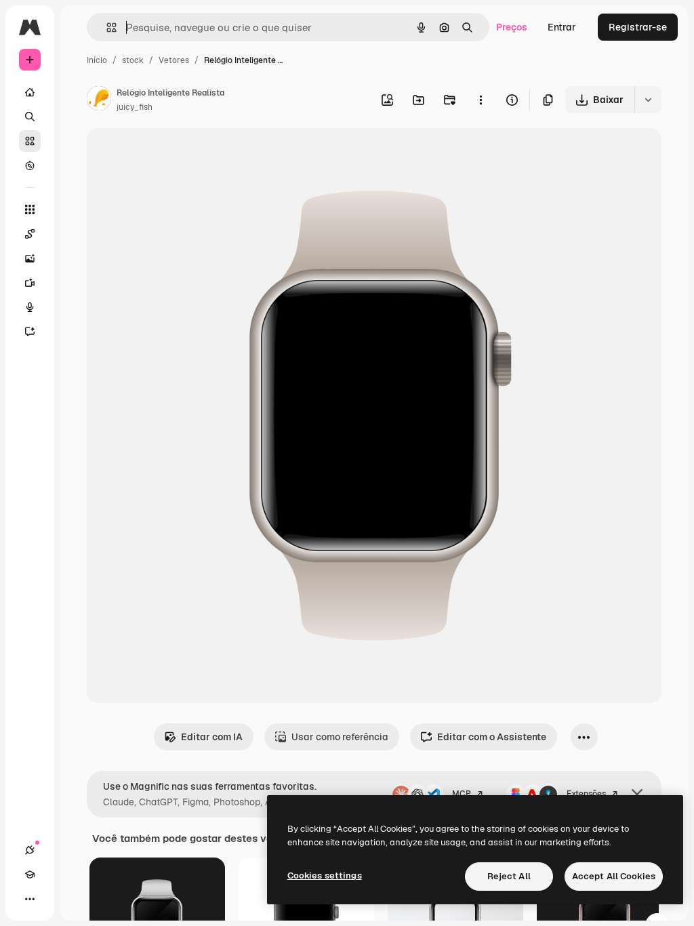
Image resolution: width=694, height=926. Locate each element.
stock (133, 60)
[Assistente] (30, 331)
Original (173, 154)
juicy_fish (134, 107)
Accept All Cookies (613, 876)
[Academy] (30, 874)
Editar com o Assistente (491, 737)
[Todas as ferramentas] (30, 209)
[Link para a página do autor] (99, 100)
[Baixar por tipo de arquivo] (647, 99)
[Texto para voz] (30, 307)
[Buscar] (30, 116)
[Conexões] (30, 850)
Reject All (509, 876)
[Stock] (30, 141)
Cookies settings (324, 875)
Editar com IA (212, 737)
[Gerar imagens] (30, 258)
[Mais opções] (480, 99)
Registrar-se (638, 27)
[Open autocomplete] (106, 27)
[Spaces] (30, 234)
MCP (461, 793)
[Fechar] (637, 794)
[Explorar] (30, 165)
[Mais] (30, 899)
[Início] (30, 92)
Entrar (562, 27)
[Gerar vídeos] (30, 283)
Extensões (586, 793)
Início (97, 60)
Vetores (174, 60)
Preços (511, 27)
